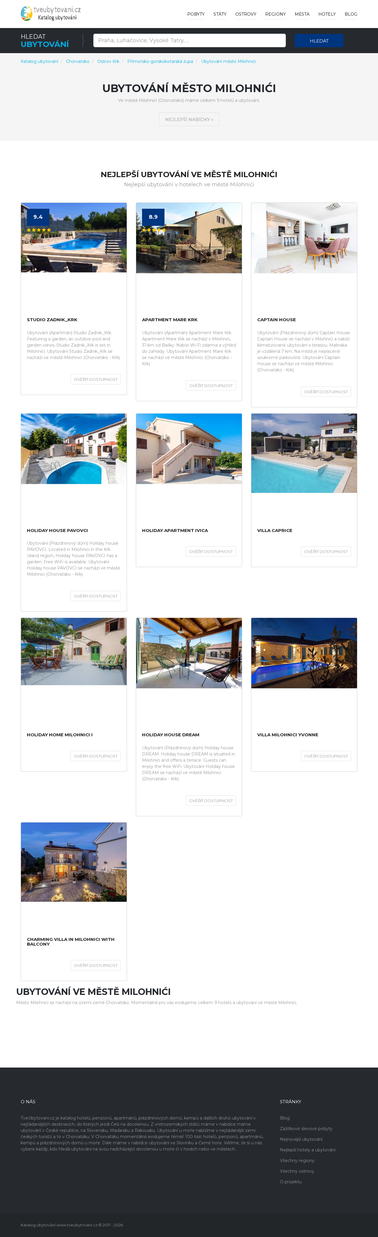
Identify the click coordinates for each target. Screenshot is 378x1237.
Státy (220, 14)
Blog (351, 14)
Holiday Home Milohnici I (60, 734)
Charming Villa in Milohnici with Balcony (71, 942)
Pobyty (196, 14)
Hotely (327, 14)
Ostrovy (245, 14)
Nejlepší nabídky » (189, 119)
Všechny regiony (297, 1160)
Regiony (275, 14)
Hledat (319, 41)
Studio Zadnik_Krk (52, 319)
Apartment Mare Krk (170, 319)
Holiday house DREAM (170, 734)
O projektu (291, 1181)
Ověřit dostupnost (96, 379)
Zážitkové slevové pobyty (306, 1128)
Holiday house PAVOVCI (57, 530)
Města (302, 14)
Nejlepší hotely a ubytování (307, 1150)
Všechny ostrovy (297, 1171)
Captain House (276, 319)
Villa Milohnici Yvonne (287, 734)
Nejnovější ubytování (301, 1139)
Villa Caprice (274, 530)
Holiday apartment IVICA (175, 530)
